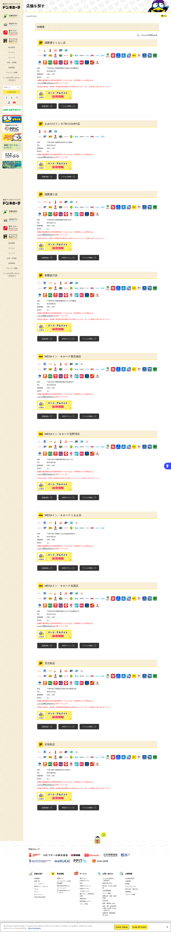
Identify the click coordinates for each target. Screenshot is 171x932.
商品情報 (11, 47)
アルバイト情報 (11, 72)
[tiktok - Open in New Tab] (9, 103)
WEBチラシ (67, 258)
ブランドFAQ (84, 904)
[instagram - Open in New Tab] (17, 99)
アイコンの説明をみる (149, 35)
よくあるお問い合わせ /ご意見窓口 (11, 79)
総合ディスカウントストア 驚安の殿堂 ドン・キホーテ (11, 6)
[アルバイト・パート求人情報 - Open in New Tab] (97, 95)
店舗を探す (38, 874)
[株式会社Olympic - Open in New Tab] (92, 856)
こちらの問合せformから (46, 83)
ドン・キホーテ (39, 884)
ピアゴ (36, 892)
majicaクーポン (84, 888)
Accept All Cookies (139, 927)
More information (34, 928)
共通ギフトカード (85, 886)
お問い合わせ (107, 874)
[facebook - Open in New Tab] (6, 99)
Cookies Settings (122, 927)
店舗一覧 (37, 881)
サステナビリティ (130, 886)
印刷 (165, 16)
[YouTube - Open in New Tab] (14, 103)
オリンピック (38, 894)
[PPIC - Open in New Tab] (12, 131)
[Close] (167, 927)
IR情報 (127, 884)
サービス (11, 52)
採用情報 (11, 67)
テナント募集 (106, 893)
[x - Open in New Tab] (12, 99)
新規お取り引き (107, 883)
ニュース (11, 57)
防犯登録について (85, 901)
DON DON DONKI (39, 897)
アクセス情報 (67, 106)
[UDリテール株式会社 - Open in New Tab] (55, 856)
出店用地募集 (106, 890)
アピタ (36, 889)
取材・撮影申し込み (108, 903)
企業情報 (128, 874)
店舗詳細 (46, 106)
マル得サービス (84, 891)
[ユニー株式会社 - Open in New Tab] (34, 856)
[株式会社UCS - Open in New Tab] (100, 862)
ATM (81, 883)
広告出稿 (105, 901)
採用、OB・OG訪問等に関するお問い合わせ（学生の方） (109, 908)
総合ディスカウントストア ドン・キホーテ (11, 202)
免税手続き (83, 898)
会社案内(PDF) (130, 878)
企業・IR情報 (12, 62)
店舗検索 (37, 878)
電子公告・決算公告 (131, 889)
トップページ (31, 16)
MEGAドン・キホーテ (41, 886)
